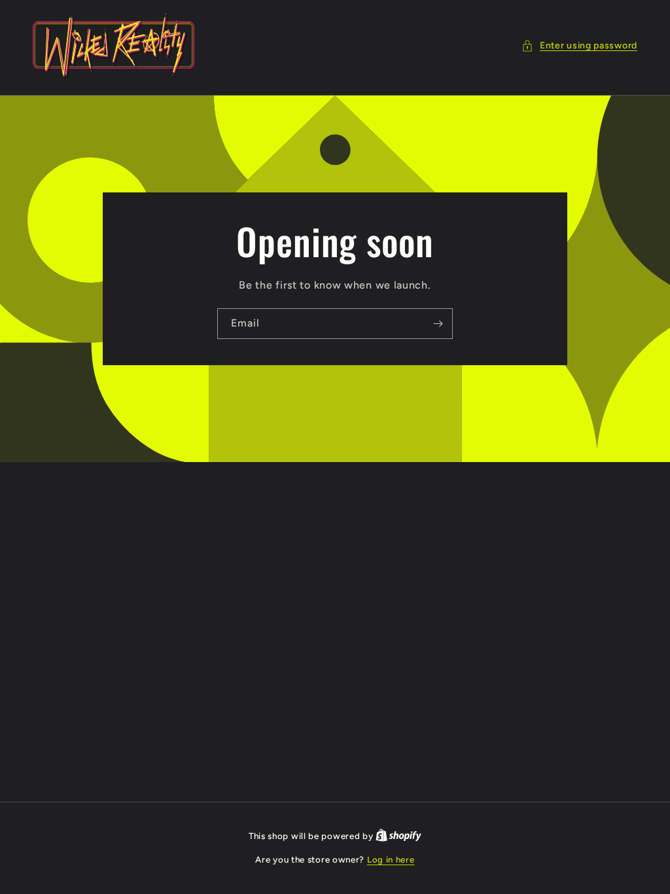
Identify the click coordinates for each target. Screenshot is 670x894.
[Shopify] (398, 836)
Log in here (391, 860)
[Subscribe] (437, 323)
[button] (579, 45)
